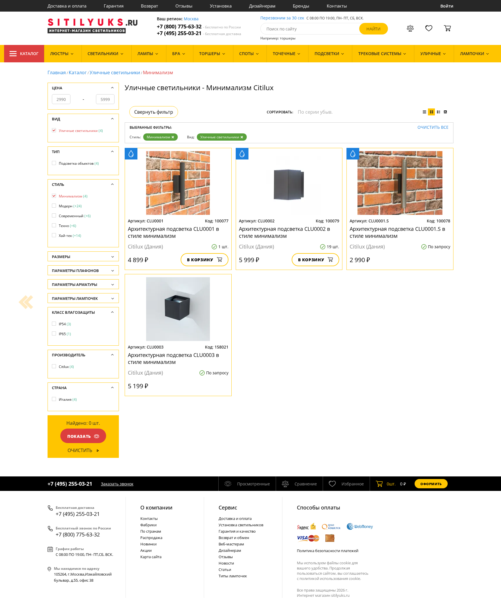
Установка (221, 6)
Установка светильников (241, 524)
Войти (446, 6)
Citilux (66, 366)
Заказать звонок (117, 484)
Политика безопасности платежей (327, 550)
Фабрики (148, 524)
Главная (57, 72)
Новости (226, 563)
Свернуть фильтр (153, 112)
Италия (68, 399)
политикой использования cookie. (330, 578)
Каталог (29, 53)
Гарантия (114, 6)
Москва (191, 19)
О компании (156, 507)
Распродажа (151, 537)
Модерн (70, 206)
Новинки (148, 544)
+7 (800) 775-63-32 (199, 26)
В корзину (200, 259)
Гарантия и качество (237, 531)
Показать (79, 436)
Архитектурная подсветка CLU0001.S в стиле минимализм (397, 232)
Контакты (337, 6)
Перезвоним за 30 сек (282, 18)
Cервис (228, 507)
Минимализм (158, 137)
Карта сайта (150, 556)
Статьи (225, 569)
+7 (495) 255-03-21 (199, 33)
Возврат (149, 6)
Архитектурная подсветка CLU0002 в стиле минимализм (284, 232)
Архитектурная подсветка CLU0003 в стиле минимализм (173, 358)
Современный (75, 215)
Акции (146, 550)
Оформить (431, 484)
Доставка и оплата (67, 6)
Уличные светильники (115, 72)
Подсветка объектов (79, 163)
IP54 (65, 324)
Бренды (301, 6)
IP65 (65, 333)
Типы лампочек (233, 575)
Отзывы (184, 6)
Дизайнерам (262, 6)
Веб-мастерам (231, 544)
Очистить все (433, 127)
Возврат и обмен (234, 537)
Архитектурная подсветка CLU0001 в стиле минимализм (173, 232)
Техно (67, 225)
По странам (150, 531)
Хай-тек (70, 235)
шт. (391, 484)
